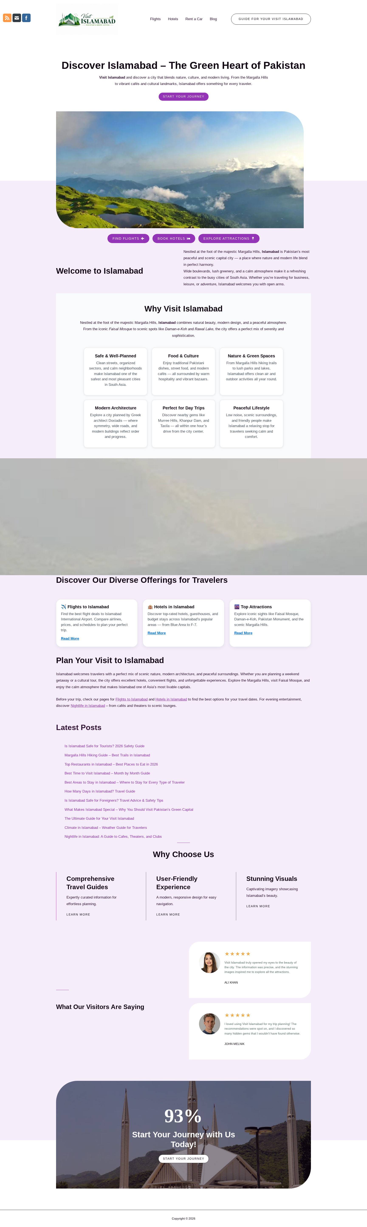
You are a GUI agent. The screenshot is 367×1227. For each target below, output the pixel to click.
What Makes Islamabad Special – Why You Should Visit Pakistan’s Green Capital (129, 810)
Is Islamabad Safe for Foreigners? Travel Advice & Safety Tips (114, 800)
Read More (70, 639)
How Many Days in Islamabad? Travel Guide (100, 791)
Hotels (173, 19)
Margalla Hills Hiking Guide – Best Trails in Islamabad (107, 755)
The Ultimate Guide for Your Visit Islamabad (99, 819)
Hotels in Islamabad (171, 699)
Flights (155, 19)
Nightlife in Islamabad (88, 706)
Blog (213, 19)
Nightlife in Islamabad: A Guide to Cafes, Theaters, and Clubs (113, 837)
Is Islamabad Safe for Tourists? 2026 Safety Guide (104, 746)
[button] (271, 19)
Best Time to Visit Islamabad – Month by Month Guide (107, 773)
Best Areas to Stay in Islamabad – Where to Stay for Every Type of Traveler (125, 782)
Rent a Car (194, 19)
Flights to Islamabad (132, 699)
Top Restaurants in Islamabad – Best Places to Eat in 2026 (111, 764)
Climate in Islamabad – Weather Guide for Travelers (106, 828)
